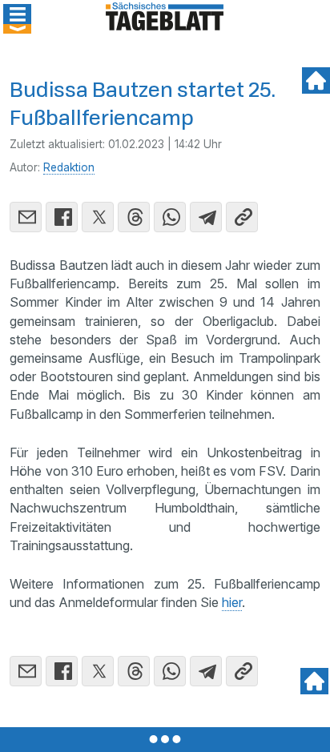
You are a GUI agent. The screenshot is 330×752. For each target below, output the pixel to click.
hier (232, 602)
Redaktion (69, 167)
